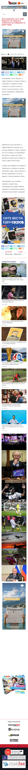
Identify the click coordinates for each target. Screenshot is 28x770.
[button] (14, 10)
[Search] (25, 14)
